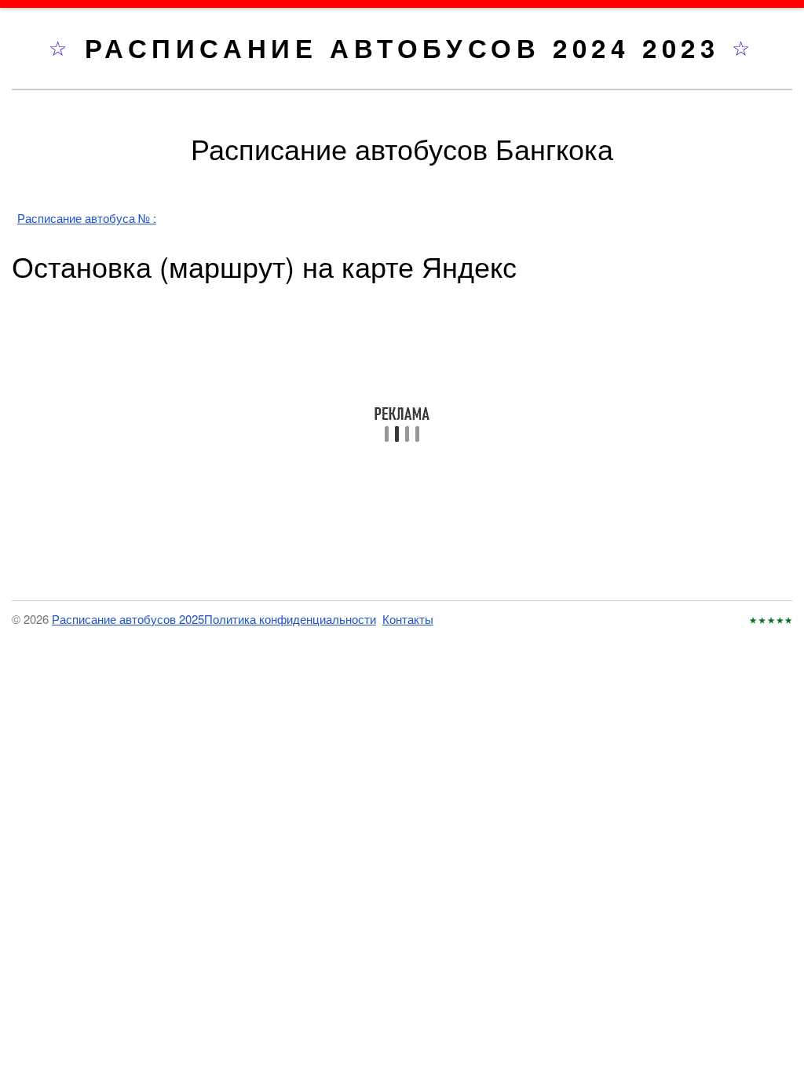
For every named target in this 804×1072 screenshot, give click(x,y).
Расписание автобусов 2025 (128, 619)
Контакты (407, 619)
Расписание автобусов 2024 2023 (409, 47)
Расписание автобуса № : (86, 218)
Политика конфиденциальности (290, 619)
